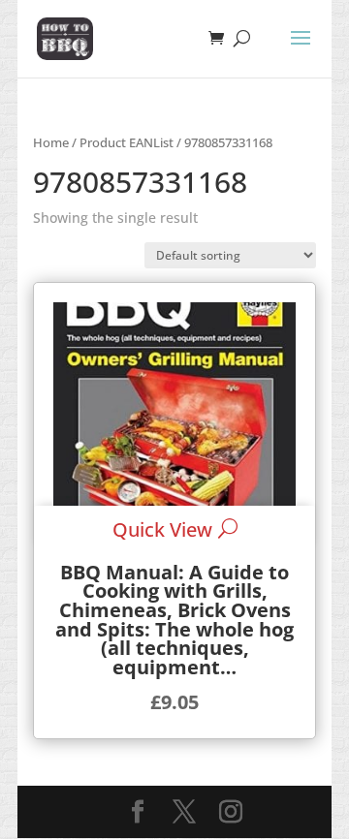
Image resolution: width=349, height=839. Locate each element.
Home (51, 142)
